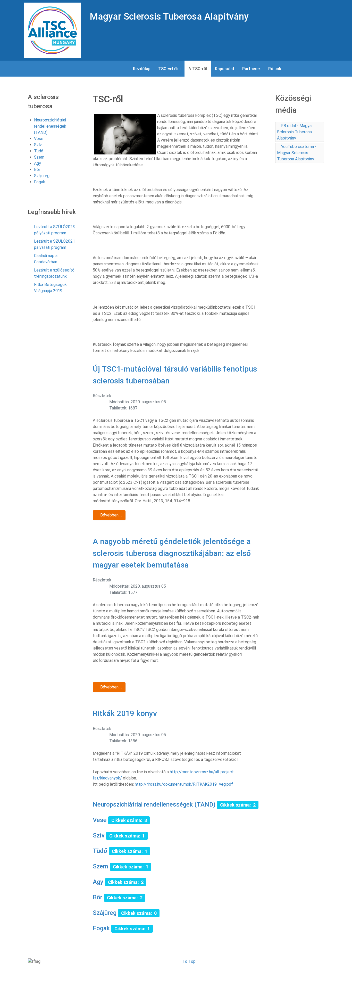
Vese (100, 820)
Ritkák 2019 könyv (125, 713)
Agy (98, 881)
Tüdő (100, 850)
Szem (100, 866)
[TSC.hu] (52, 30)
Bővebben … (110, 515)
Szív (99, 835)
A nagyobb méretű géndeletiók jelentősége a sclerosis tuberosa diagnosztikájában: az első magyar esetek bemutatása (172, 553)
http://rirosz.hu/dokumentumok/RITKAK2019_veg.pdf (184, 784)
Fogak (101, 928)
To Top (189, 961)
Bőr (97, 897)
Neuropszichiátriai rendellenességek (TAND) (155, 804)
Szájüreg (104, 912)
